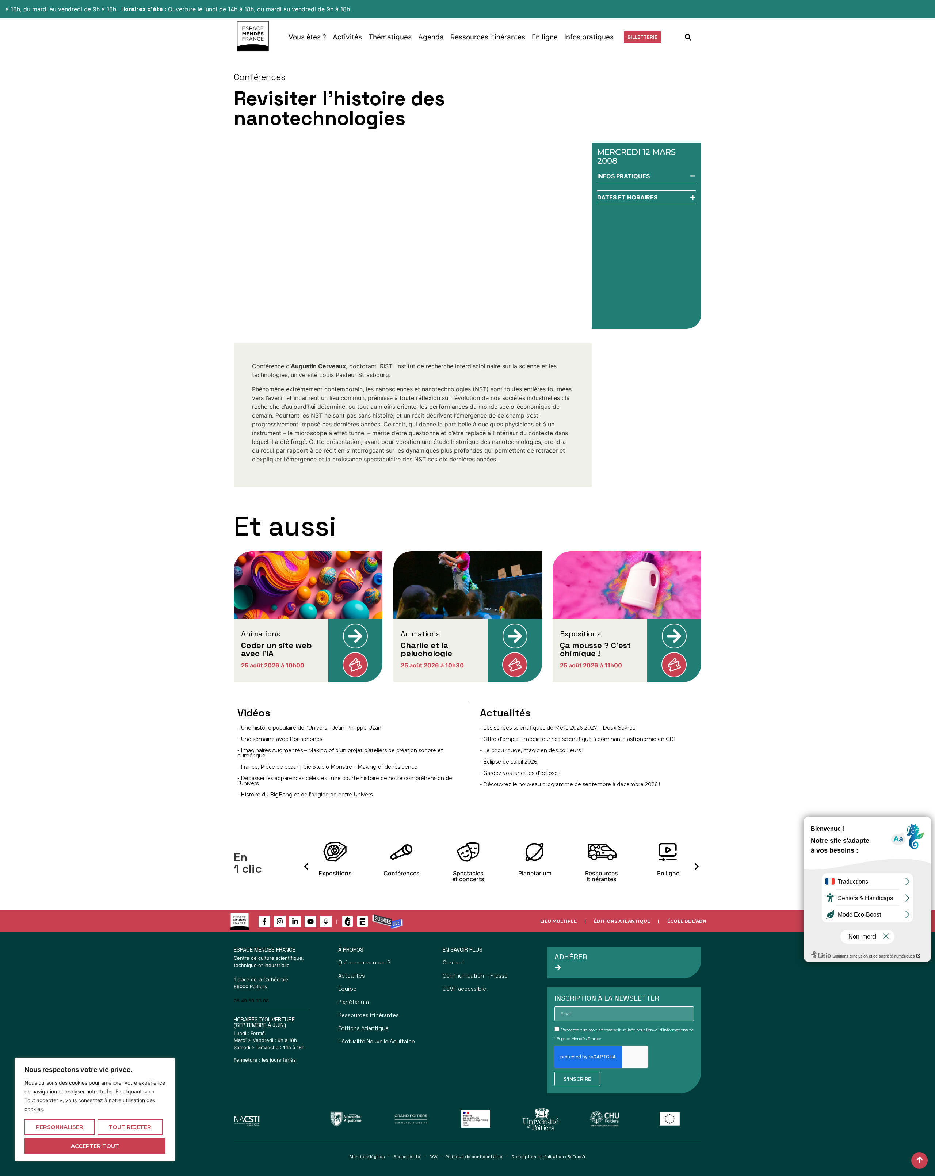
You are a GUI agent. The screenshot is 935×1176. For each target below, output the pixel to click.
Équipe (347, 988)
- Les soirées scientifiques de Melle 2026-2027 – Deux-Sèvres (557, 727)
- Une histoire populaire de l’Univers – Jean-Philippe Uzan (309, 727)
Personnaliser (59, 1126)
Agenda (431, 37)
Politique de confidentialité (474, 1156)
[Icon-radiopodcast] (326, 921)
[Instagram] (280, 921)
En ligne (545, 37)
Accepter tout (95, 1145)
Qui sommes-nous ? (364, 962)
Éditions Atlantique (622, 921)
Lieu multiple (558, 921)
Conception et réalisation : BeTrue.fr (548, 1156)
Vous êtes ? (307, 37)
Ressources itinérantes (487, 37)
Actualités (351, 975)
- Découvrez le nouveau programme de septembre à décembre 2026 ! (570, 784)
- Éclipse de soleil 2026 (508, 761)
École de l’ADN (686, 921)
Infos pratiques (589, 37)
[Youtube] (310, 921)
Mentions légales (367, 1156)
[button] (688, 37)
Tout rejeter (129, 1126)
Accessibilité (407, 1156)
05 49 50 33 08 (251, 1001)
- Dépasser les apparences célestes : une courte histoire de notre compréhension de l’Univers (344, 781)
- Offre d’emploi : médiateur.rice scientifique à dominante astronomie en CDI (578, 739)
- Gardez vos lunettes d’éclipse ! (520, 773)
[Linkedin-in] (295, 921)
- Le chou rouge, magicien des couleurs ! (531, 750)
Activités (347, 37)
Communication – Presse (475, 975)
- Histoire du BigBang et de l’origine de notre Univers (305, 794)
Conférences (259, 77)
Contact (453, 962)
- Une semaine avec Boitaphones (279, 739)
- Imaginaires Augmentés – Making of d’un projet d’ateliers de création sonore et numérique (340, 753)
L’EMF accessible (464, 988)
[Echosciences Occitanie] (362, 921)
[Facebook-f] (264, 921)
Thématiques (390, 37)
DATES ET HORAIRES (627, 197)
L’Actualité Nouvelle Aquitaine (376, 1041)
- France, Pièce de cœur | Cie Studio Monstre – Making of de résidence (327, 767)
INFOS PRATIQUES (623, 176)
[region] (95, 1109)
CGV (433, 1156)
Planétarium (353, 1001)
